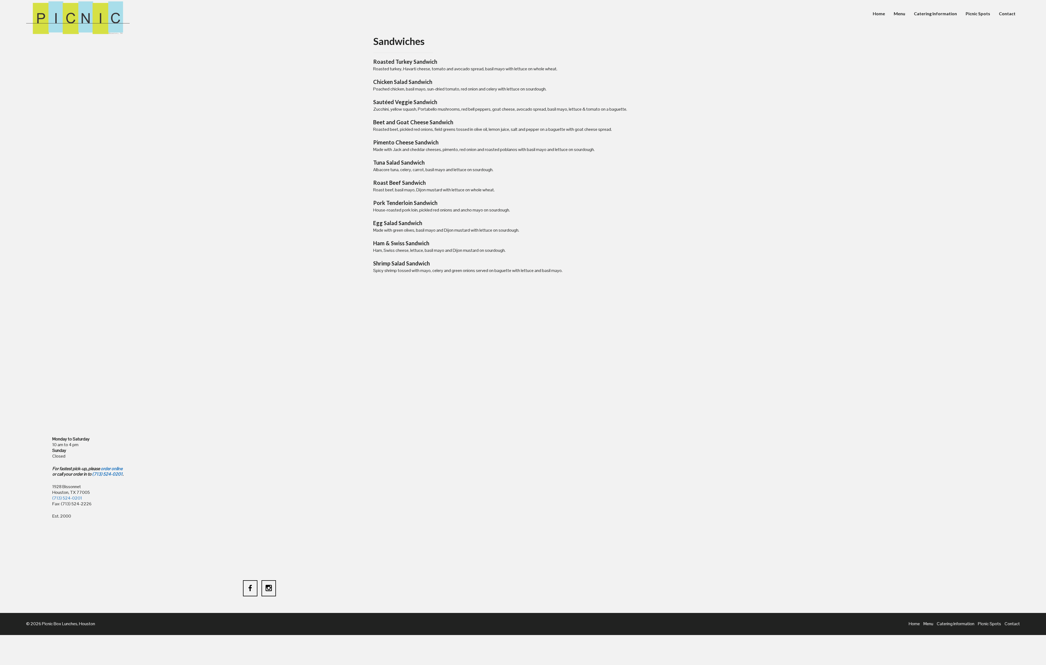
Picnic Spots (978, 13)
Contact (1007, 13)
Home (879, 13)
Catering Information (935, 13)
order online (112, 468)
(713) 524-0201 (107, 474)
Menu (899, 13)
